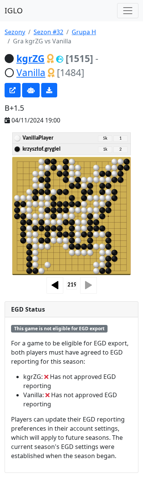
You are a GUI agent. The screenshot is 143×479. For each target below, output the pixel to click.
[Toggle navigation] (127, 10)
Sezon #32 (48, 32)
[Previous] (55, 285)
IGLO (14, 10)
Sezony (15, 32)
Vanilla (30, 72)
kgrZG (30, 58)
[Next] (88, 285)
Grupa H (84, 32)
